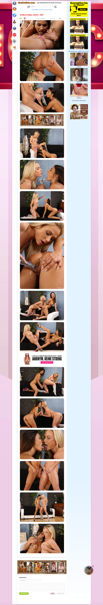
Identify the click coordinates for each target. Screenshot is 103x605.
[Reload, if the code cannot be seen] (53, 593)
